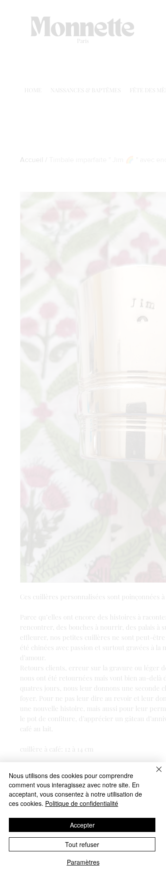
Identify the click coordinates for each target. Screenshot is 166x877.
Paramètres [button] (83, 862)
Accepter (82, 824)
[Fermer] (153, 774)
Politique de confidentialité (81, 803)
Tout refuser (82, 844)
